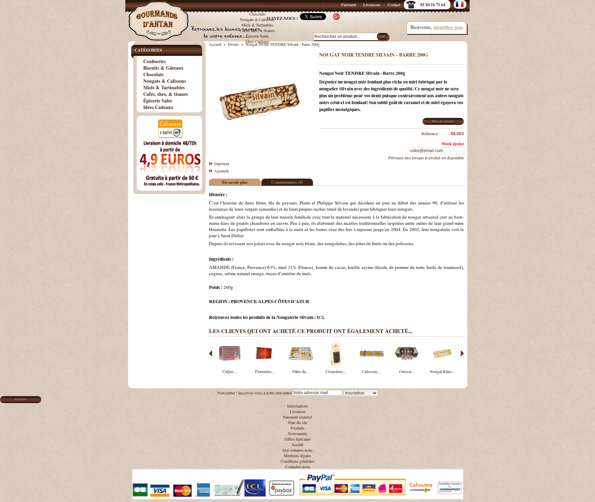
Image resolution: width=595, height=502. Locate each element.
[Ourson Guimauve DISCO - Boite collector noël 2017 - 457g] (407, 366)
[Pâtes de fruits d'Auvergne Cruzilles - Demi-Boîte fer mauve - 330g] (300, 366)
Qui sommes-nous (298, 450)
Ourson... (407, 371)
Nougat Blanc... (442, 371)
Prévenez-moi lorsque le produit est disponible (426, 157)
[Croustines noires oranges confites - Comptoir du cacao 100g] (336, 366)
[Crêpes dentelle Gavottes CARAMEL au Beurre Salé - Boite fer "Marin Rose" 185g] (229, 366)
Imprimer (221, 163)
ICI (320, 317)
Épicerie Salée (257, 36)
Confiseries (269, 3)
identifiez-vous (448, 27)
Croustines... (336, 371)
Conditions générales (298, 461)
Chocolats (153, 74)
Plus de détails (443, 121)
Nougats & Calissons (164, 80)
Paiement (348, 4)
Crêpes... (229, 371)
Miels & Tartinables (257, 25)
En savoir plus (235, 182)
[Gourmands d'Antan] (159, 17)
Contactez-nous (297, 466)
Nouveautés (297, 433)
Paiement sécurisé (297, 417)
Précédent (210, 353)
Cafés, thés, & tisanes (257, 30)
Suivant (462, 353)
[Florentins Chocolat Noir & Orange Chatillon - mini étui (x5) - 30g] (265, 366)
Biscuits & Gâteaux (257, 8)
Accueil (215, 44)
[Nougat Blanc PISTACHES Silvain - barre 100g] (442, 366)
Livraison (297, 411)
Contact (394, 4)
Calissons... (371, 371)
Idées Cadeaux (257, 41)
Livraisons (371, 4)
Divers (233, 44)
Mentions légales (297, 455)
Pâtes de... (300, 371)
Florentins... (265, 371)
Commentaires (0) (287, 182)
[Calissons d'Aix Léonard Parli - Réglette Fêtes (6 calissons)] (371, 366)
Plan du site (297, 422)
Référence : (430, 133)
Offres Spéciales (297, 439)
